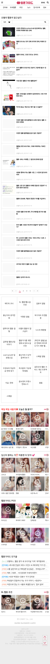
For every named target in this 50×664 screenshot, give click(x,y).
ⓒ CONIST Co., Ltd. (25, 619)
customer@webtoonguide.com (27, 641)
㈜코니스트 (25, 629)
